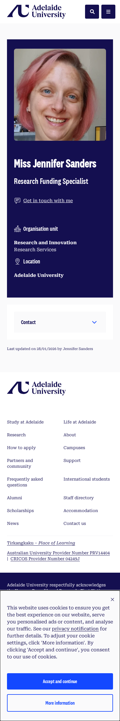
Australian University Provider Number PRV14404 (58, 553)
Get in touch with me (48, 200)
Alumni (14, 497)
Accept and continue (60, 681)
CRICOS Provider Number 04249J (45, 558)
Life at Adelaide (79, 422)
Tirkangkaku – (41, 543)
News (13, 523)
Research (16, 434)
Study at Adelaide (25, 422)
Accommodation (80, 510)
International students (86, 479)
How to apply (21, 447)
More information (60, 702)
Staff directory (78, 497)
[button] (60, 322)
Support (72, 460)
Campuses (74, 447)
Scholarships (20, 510)
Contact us (74, 523)
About (69, 434)
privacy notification (75, 629)
